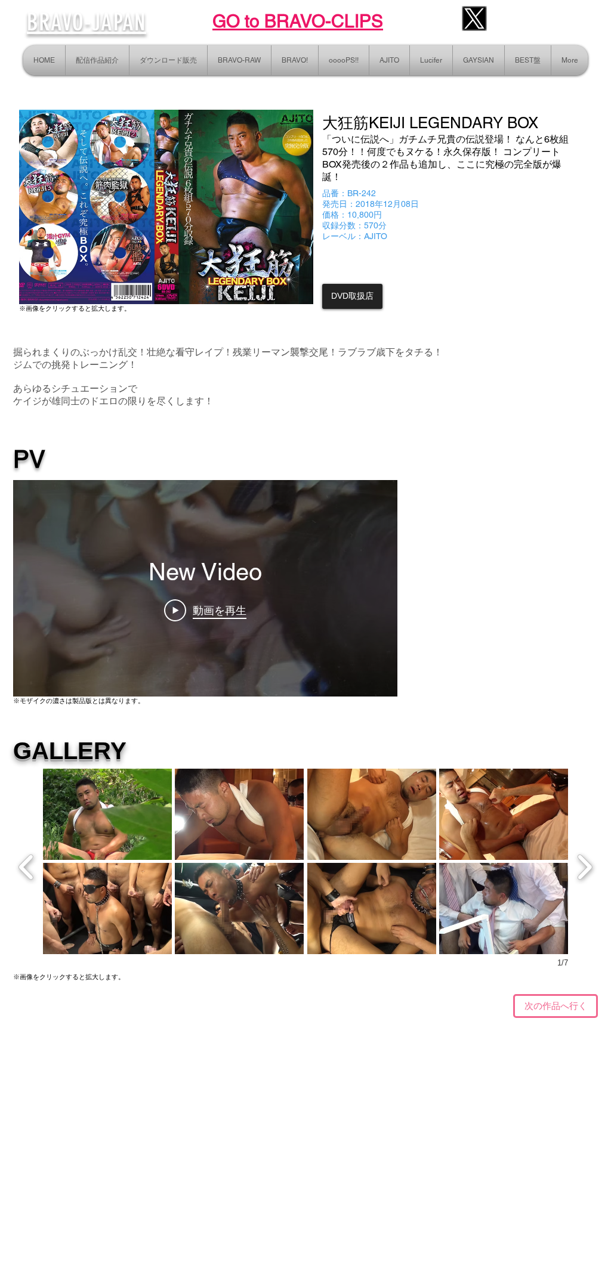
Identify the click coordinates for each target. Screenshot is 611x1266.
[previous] (26, 865)
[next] (584, 865)
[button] (107, 814)
